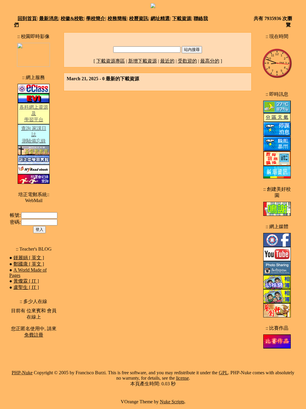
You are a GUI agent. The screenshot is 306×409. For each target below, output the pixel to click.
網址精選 (160, 18)
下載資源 (181, 18)
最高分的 (209, 60)
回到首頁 (27, 18)
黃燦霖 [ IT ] (26, 281)
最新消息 (48, 18)
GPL (223, 372)
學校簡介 (95, 18)
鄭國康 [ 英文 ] (28, 263)
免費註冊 (33, 334)
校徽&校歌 (72, 18)
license (182, 378)
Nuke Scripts (172, 401)
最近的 (167, 60)
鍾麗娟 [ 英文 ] (28, 257)
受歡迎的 (187, 60)
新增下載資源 (142, 60)
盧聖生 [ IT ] (26, 287)
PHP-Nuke (22, 372)
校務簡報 (117, 18)
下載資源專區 (110, 60)
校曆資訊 (138, 18)
